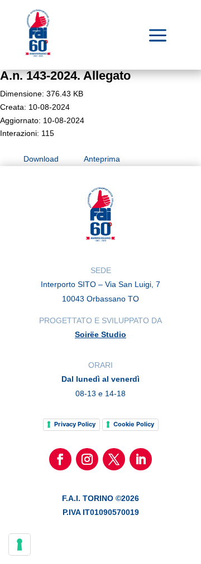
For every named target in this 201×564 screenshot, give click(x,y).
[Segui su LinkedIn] (141, 459)
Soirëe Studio (100, 334)
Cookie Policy (133, 424)
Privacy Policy (74, 424)
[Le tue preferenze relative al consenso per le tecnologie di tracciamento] (19, 544)
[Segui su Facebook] (60, 459)
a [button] (157, 36)
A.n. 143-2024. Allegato (65, 75)
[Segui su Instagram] (87, 459)
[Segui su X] (114, 459)
